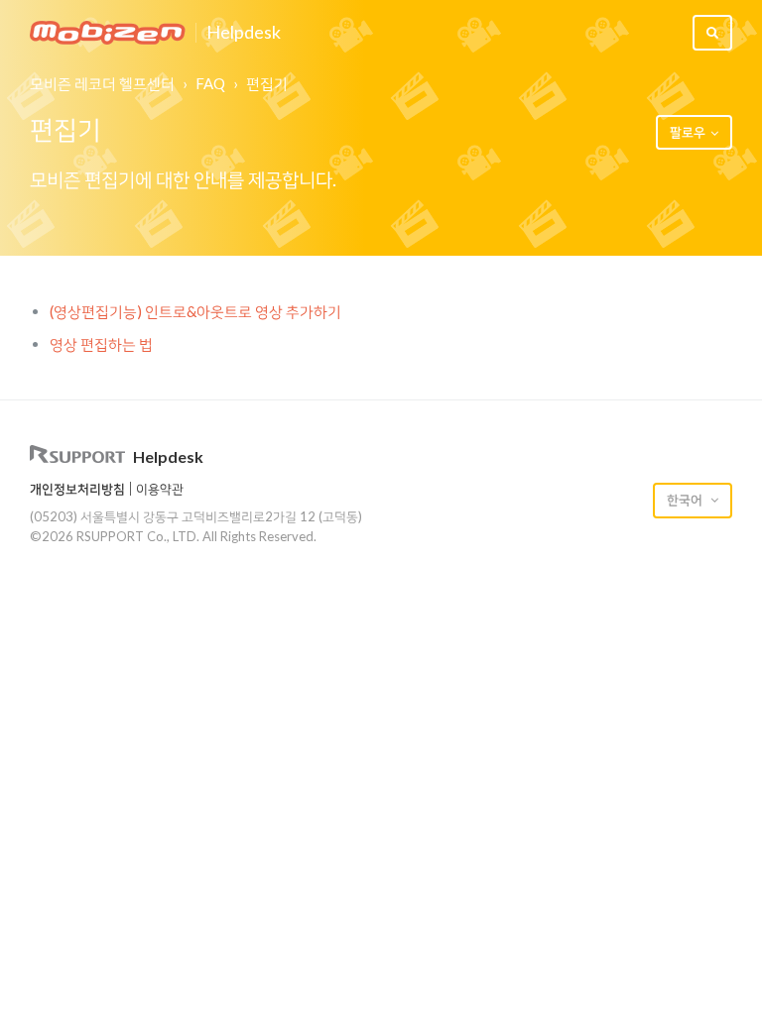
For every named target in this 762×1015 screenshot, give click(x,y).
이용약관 (160, 489)
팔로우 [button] (687, 132)
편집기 (267, 83)
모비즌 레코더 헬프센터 (102, 83)
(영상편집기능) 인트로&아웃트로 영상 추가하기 (195, 311)
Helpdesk (243, 33)
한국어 (686, 500)
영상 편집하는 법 (101, 344)
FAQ (210, 83)
